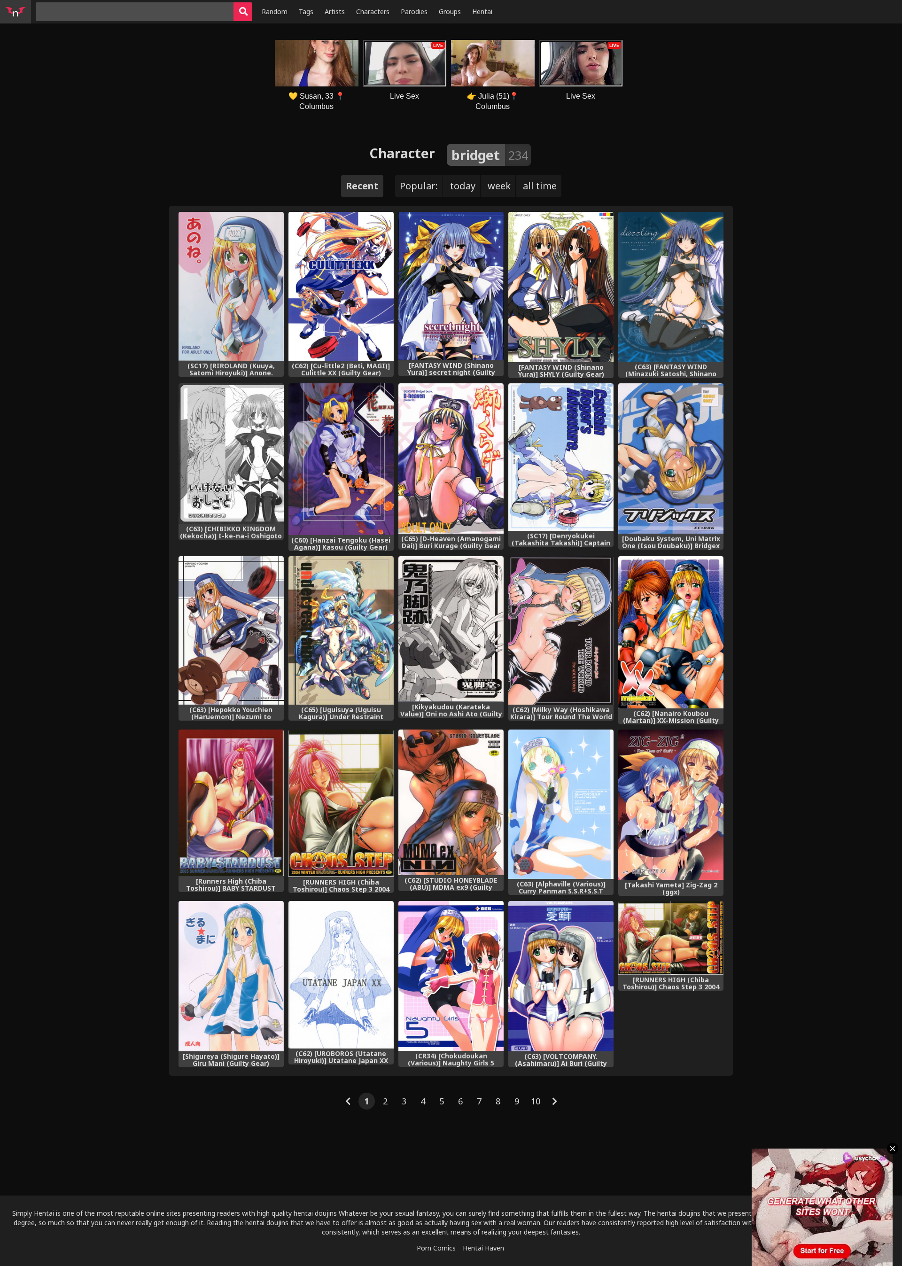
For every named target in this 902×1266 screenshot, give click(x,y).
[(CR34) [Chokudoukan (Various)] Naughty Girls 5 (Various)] (451, 976)
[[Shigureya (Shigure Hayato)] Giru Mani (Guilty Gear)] (231, 976)
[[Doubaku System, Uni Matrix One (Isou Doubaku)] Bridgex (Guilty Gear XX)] (670, 458)
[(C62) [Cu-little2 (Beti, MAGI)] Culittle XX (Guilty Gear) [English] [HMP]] (341, 286)
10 (535, 1101)
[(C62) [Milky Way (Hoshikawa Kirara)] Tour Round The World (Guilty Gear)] (561, 630)
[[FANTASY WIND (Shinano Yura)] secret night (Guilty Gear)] (451, 286)
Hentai (482, 11)
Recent (362, 185)
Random (275, 11)
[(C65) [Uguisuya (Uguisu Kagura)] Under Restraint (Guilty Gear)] (341, 630)
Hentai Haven (483, 1247)
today (462, 185)
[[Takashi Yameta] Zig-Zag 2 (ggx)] (670, 805)
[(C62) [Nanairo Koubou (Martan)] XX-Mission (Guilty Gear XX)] (670, 632)
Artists (335, 11)
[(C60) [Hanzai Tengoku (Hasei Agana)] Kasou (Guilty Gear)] (341, 459)
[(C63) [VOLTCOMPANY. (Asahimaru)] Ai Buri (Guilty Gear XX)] (561, 976)
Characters (372, 11)
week (499, 185)
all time (540, 185)
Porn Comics (436, 1247)
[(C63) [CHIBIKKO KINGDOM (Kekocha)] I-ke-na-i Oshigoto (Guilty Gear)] (231, 453)
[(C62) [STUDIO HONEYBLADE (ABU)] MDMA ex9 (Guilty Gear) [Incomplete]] (451, 802)
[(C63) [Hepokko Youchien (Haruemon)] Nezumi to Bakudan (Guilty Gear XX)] (231, 630)
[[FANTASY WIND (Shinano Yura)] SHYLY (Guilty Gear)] (561, 287)
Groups (450, 11)
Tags (306, 11)
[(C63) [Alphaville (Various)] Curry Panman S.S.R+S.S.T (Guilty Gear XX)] (561, 804)
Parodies (414, 11)
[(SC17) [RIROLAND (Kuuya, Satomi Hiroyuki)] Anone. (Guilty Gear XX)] (231, 286)
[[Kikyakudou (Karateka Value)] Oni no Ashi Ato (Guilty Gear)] (451, 629)
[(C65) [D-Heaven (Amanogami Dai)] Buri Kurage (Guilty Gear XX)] (451, 458)
